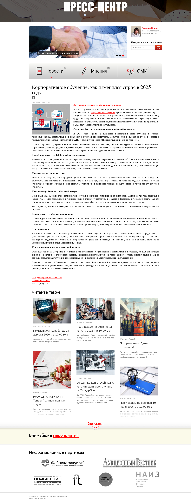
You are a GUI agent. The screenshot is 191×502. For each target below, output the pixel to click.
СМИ (142, 71)
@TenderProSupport (41, 280)
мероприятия (66, 435)
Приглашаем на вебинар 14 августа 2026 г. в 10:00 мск (51, 332)
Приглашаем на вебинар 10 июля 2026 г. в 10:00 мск (138, 404)
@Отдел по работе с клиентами (47, 277)
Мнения (99, 71)
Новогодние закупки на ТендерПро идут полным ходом (49, 400)
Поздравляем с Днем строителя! (134, 345)
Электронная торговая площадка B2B (53, 496)
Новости (54, 71)
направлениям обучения (103, 112)
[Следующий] (123, 43)
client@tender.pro (40, 498)
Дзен (48, 102)
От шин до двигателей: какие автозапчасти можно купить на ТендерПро (95, 386)
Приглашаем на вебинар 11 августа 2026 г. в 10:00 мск (94, 328)
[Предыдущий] (33, 43)
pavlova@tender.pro (149, 33)
